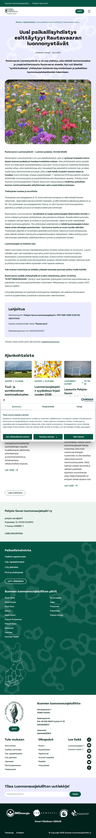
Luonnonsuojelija (75, 746)
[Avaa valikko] (89, 11)
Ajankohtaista (29, 22)
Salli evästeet (78, 437)
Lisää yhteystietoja (14, 533)
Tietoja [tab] (79, 407)
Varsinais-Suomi (12, 637)
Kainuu (8, 611)
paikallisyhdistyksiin (50, 341)
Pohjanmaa (55, 611)
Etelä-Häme (10, 598)
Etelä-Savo (9, 606)
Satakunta (9, 628)
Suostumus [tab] (16, 407)
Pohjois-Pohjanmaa (13, 619)
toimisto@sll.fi (43, 724)
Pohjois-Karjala (56, 615)
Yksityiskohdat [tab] (48, 407)
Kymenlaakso (55, 598)
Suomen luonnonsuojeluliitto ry (78, 833)
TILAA (75, 794)
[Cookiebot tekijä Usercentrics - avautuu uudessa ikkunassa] (83, 400)
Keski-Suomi (10, 615)
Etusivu (19, 22)
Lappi (52, 602)
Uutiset (8, 381)
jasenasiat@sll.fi (44, 733)
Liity (79, 11)
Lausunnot (70, 381)
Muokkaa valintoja (46, 437)
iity (14, 729)
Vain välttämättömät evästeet (17, 437)
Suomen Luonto (74, 749)
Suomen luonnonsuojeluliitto (17, 3)
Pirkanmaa (54, 606)
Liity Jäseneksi (16, 581)
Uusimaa (8, 632)
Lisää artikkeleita (15, 493)
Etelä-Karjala (10, 602)
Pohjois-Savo (10, 624)
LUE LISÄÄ (9, 470)
